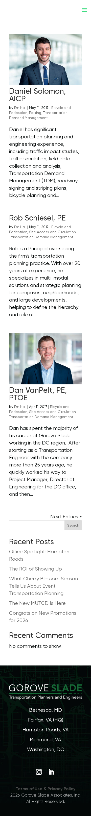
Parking (35, 113)
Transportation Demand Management (41, 237)
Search (73, 525)
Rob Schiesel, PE (37, 217)
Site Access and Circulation (52, 232)
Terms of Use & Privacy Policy (46, 788)
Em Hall (20, 108)
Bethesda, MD (45, 710)
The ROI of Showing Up (35, 569)
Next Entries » (66, 517)
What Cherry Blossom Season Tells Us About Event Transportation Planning (43, 586)
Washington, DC (45, 749)
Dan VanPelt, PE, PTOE (38, 394)
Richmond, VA (45, 740)
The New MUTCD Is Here (37, 603)
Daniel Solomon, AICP (37, 95)
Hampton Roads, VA (45, 730)
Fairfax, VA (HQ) (45, 720)
